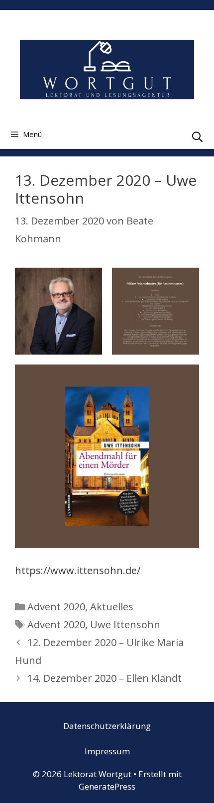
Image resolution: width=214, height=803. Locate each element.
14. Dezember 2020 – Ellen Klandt (104, 678)
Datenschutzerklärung (107, 725)
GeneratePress (107, 786)
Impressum (107, 751)
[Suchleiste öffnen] (197, 136)
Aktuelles (111, 606)
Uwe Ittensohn (125, 624)
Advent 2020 (56, 606)
